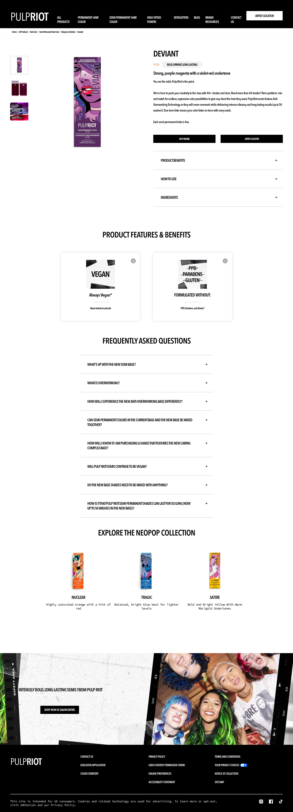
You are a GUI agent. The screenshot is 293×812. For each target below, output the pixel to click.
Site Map (219, 782)
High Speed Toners (154, 19)
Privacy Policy (157, 756)
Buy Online (184, 139)
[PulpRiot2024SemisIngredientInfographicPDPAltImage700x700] (19, 112)
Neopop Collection (68, 31)
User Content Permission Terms (167, 765)
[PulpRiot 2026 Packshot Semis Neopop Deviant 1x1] (19, 65)
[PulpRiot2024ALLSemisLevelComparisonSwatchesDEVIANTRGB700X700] (19, 88)
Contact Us (236, 19)
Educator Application (92, 765)
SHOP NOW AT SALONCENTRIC (59, 710)
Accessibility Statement (162, 782)
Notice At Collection (226, 773)
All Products (63, 19)
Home (14, 31)
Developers (181, 17)
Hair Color (33, 31)
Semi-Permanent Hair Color (122, 19)
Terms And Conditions (227, 756)
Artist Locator (264, 16)
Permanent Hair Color (88, 19)
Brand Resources (212, 19)
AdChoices (28, 805)
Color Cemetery (89, 773)
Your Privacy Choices (227, 765)
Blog (197, 17)
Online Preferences (160, 773)
